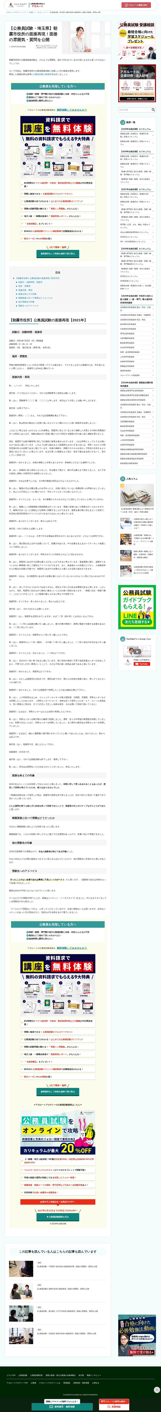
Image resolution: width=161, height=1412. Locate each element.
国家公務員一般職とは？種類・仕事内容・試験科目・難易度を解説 (143, 554)
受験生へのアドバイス (28, 306)
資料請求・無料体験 (81, 1383)
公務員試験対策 (36, 1375)
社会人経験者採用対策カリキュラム (134, 232)
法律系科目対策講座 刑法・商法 (132, 320)
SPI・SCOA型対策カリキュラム (133, 242)
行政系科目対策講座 (128, 329)
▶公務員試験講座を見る (58, 1217)
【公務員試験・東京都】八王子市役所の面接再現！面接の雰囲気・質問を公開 (67, 1311)
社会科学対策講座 (127, 347)
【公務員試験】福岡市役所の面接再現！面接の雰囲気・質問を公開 (62, 1289)
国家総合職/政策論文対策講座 (132, 459)
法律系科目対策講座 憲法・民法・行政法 (135, 308)
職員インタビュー (94, 1375)
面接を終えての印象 (27, 294)
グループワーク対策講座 (130, 375)
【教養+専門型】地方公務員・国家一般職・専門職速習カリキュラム (135, 262)
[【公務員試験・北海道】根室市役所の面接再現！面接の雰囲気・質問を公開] (21, 1336)
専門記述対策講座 (127, 334)
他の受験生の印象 (26, 302)
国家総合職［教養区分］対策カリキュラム (135, 142)
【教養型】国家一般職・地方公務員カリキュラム (135, 180)
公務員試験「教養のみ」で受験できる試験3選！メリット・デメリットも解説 (144, 539)
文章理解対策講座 (127, 338)
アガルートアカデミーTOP (17, 1383)
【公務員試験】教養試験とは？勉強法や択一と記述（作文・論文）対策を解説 (137, 510)
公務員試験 (22, 1375)
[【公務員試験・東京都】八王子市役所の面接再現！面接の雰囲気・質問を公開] (21, 1313)
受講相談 (66, 1383)
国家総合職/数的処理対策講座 (132, 449)
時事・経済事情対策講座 (130, 352)
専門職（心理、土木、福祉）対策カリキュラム (135, 226)
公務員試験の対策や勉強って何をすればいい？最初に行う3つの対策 (143, 570)
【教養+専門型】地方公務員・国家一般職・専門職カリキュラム (135, 173)
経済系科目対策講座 (128, 324)
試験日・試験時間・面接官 (30, 282)
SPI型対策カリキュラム (129, 281)
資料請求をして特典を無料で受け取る (58, 254)
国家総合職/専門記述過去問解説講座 (134, 395)
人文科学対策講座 (127, 357)
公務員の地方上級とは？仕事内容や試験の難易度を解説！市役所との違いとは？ (143, 523)
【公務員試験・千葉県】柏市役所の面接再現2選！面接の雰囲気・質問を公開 (66, 1266)
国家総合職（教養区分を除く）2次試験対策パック (135, 287)
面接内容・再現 (25, 290)
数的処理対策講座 (127, 343)
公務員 (33, 1383)
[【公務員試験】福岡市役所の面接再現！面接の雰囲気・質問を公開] (21, 1291)
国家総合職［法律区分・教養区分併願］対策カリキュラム (134, 135)
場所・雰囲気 (24, 286)
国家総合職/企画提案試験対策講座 (133, 454)
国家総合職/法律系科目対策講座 (132, 400)
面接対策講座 (125, 371)
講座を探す (138, 5)
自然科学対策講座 (127, 361)
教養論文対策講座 (127, 366)
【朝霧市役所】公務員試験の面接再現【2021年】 (37, 278)
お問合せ (95, 1383)
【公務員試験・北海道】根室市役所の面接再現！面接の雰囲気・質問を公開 (66, 1333)
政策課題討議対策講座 (129, 463)
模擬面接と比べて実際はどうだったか (35, 298)
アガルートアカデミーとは (49, 1383)
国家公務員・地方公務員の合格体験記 (61, 1375)
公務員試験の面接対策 (43, 74)
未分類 (81, 1375)
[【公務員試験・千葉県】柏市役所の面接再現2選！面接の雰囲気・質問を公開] (21, 1269)
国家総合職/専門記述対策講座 (132, 391)
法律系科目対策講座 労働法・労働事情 (135, 315)
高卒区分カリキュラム (129, 237)
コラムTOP (11, 1375)
